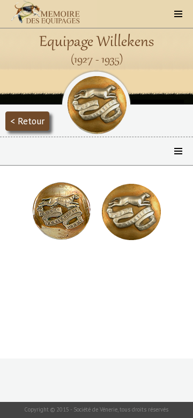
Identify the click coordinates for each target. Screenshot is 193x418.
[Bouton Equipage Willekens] (61, 237)
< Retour (27, 121)
